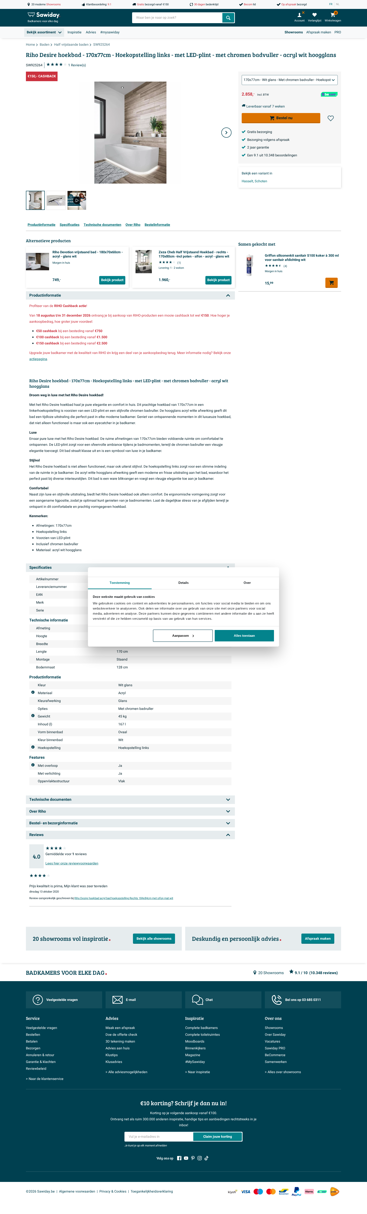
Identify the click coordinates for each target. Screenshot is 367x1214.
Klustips (112, 1055)
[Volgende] (226, 132)
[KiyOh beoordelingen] (232, 1192)
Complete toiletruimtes (202, 1034)
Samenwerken (276, 1061)
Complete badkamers (201, 1027)
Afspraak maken (318, 32)
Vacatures (272, 1041)
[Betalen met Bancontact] (283, 1192)
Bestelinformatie (157, 224)
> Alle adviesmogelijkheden (126, 1072)
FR (330, 4)
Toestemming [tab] (120, 582)
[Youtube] (186, 1158)
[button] (331, 118)
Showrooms (294, 32)
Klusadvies (114, 1061)
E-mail (131, 999)
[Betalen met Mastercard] (271, 1192)
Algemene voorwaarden (77, 1191)
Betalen (32, 1041)
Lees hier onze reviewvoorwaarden (71, 863)
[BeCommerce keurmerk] (322, 1192)
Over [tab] (247, 582)
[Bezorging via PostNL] (334, 1191)
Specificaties (69, 224)
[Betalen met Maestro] (258, 1192)
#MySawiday (195, 1061)
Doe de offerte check (121, 1034)
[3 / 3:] (76, 200)
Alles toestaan (244, 635)
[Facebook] (179, 1158)
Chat (209, 999)
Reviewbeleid (36, 1068)
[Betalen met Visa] (245, 1192)
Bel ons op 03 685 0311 (303, 999)
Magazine (192, 1055)
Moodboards (194, 1041)
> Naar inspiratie (197, 1072)
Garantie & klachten (41, 1061)
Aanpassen (180, 635)
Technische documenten (102, 224)
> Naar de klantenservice (45, 1078)
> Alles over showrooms (283, 1072)
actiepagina (38, 359)
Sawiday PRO (275, 1048)
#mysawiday (110, 32)
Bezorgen (33, 1048)
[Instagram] (199, 1158)
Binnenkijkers (195, 1048)
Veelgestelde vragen (62, 999)
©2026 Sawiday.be (40, 1191)
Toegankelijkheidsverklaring (152, 1191)
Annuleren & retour (40, 1055)
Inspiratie (75, 32)
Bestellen (33, 1034)
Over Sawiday (275, 1034)
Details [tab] (183, 582)
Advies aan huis (118, 1048)
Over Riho (133, 224)
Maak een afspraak (120, 1027)
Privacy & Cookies (112, 1191)
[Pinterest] (192, 1158)
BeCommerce (275, 1055)
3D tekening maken (120, 1041)
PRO (338, 32)
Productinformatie (41, 224)
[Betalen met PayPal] (296, 1191)
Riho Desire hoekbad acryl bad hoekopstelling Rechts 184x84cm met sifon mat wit (123, 898)
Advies (91, 32)
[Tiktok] (206, 1158)
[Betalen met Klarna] (309, 1192)
